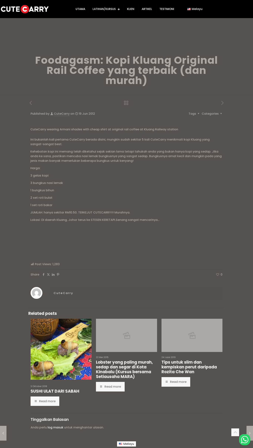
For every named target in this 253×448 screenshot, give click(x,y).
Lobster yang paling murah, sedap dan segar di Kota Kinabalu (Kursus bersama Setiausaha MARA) (124, 369)
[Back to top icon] (235, 432)
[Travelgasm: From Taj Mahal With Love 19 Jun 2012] (3, 433)
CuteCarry (62, 114)
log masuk (55, 427)
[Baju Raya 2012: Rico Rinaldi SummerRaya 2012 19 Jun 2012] (250, 433)
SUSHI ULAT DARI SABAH (55, 391)
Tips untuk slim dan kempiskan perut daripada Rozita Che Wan (189, 367)
